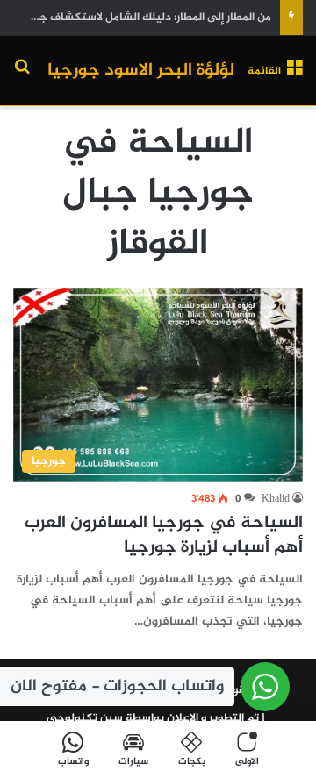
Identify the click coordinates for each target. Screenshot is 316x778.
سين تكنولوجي (85, 718)
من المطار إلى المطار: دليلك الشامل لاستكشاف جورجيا (142, 17)
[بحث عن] (22, 77)
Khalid (276, 499)
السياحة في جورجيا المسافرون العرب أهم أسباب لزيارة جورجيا (164, 535)
